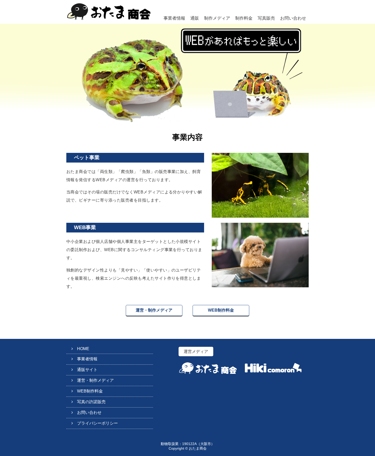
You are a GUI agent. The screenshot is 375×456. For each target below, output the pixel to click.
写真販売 (266, 18)
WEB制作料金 (221, 310)
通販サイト (87, 369)
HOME (83, 349)
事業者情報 (174, 18)
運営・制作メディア (154, 310)
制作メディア (217, 18)
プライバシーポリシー (97, 423)
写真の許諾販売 (91, 402)
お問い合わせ (293, 18)
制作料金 (244, 18)
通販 (194, 18)
